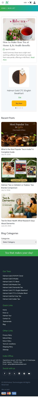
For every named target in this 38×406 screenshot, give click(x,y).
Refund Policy (7, 338)
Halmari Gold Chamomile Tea (13, 287)
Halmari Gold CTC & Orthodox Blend (15, 293)
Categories (5, 238)
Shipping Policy (8, 347)
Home (3, 8)
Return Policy (7, 341)
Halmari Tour (7, 316)
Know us (5, 313)
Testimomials (7, 321)
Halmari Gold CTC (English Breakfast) (15, 290)
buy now (21, 101)
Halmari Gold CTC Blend (11, 282)
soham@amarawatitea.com (17, 364)
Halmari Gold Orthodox (21, 90)
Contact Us (6, 318)
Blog (4, 324)
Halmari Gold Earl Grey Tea (12, 296)
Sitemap (5, 350)
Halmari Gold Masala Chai (11, 284)
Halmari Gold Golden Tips (11, 299)
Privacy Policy (7, 335)
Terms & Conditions (9, 344)
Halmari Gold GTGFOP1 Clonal (13, 276)
